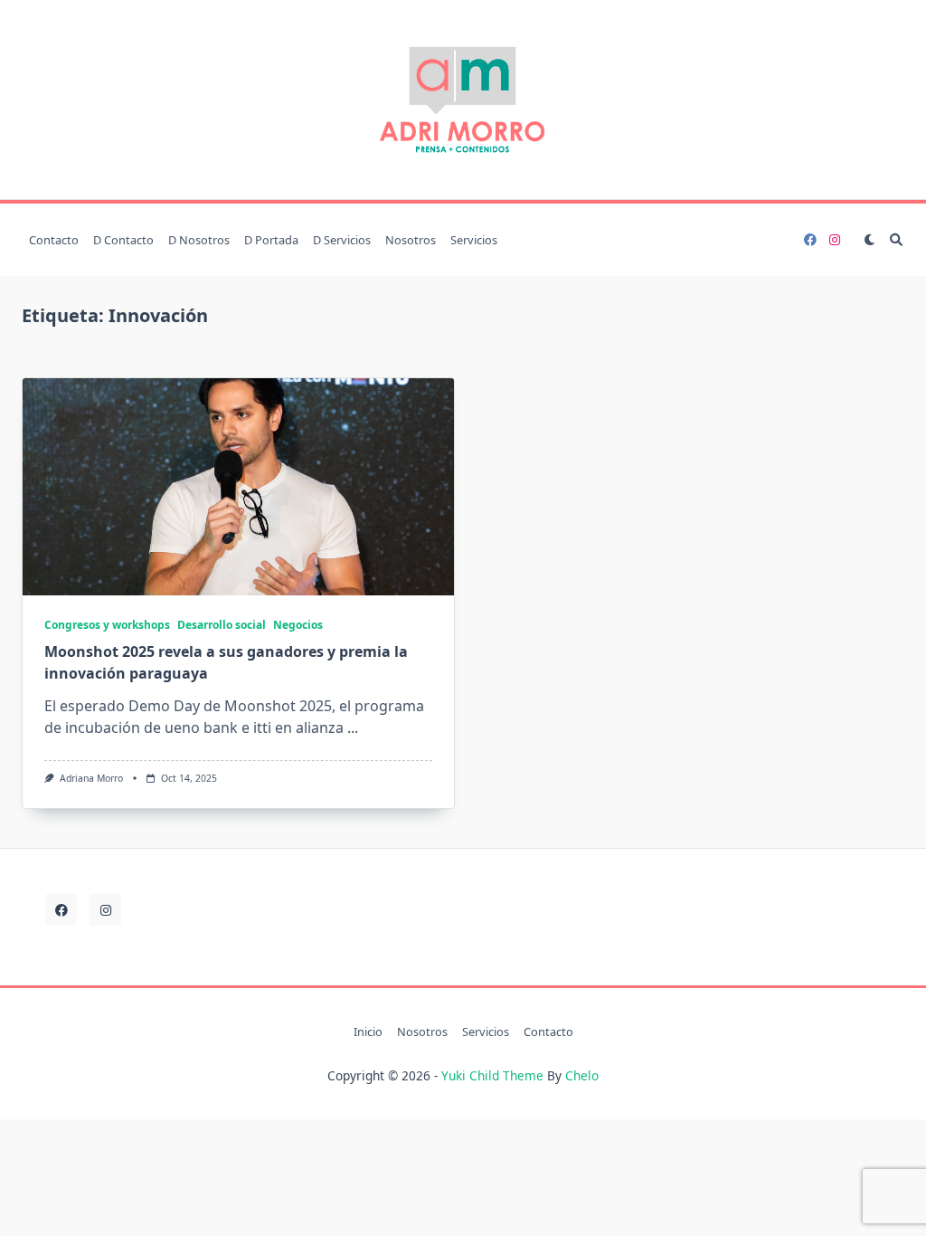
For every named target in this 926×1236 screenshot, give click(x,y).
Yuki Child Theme (492, 1075)
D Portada (271, 240)
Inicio (368, 1031)
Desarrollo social (221, 624)
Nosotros (410, 240)
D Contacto (123, 240)
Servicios (473, 240)
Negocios (298, 624)
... (352, 727)
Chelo (582, 1075)
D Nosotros (199, 240)
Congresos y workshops (107, 624)
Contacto (54, 240)
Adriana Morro (91, 778)
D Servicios (342, 240)
